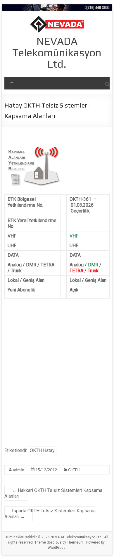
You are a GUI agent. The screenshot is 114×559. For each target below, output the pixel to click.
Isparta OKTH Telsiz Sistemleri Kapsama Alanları (50, 513)
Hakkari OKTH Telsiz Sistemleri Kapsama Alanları (53, 493)
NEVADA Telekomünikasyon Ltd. (56, 52)
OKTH (74, 469)
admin (18, 469)
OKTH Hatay (42, 450)
